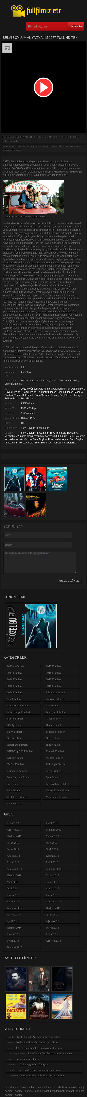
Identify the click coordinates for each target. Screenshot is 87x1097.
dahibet (9, 1091)
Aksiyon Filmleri (61, 388)
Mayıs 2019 (52, 836)
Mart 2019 (51, 842)
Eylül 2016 (13, 921)
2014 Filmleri (14, 672)
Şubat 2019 (13, 849)
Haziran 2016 (14, 927)
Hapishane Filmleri (17, 744)
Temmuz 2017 (14, 908)
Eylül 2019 (52, 823)
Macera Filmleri (54, 757)
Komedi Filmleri (55, 751)
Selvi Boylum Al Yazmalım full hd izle (47, 436)
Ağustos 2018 (14, 868)
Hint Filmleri (53, 744)
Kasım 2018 (52, 855)
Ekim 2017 (52, 895)
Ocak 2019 (52, 849)
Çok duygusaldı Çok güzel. (35, 1064)
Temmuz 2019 (54, 829)
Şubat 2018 (52, 881)
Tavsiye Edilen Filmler (58, 783)
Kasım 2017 (13, 895)
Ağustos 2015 (53, 940)
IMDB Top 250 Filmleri (20, 751)
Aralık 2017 (52, 888)
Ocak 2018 (13, 888)
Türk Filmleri (27, 398)
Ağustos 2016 (53, 921)
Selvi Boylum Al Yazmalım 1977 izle (40, 432)
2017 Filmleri (53, 679)
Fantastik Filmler (46, 392)
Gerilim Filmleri (65, 392)
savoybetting (28, 1087)
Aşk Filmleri (77, 388)
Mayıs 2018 (52, 875)
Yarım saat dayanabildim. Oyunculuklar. (42, 1075)
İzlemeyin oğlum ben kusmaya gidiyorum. (39, 1047)
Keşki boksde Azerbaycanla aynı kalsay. (39, 1036)
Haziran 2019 (14, 836)
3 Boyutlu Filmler (56, 692)
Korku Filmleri (15, 757)
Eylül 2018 (52, 862)
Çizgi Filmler (53, 718)
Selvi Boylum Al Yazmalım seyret (51, 439)
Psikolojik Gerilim (56, 764)
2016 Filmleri (14, 679)
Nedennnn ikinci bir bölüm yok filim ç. (37, 1042)
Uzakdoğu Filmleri (17, 797)
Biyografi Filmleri (56, 712)
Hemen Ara (76, 26)
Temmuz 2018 (54, 868)
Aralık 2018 (13, 855)
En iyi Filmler (14, 731)
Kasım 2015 (13, 934)
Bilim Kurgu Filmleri (18, 712)
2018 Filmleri (14, 685)
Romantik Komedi (24, 395)
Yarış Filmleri (14, 803)
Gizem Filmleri (54, 738)
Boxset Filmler (15, 718)
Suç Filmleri (65, 395)
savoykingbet (12, 1087)
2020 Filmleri (14, 692)
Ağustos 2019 (14, 829)
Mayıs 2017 (13, 914)
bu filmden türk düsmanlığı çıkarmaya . (41, 1069)
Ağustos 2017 (53, 901)
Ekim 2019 (13, 823)
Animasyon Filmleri (18, 705)
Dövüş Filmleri (12, 392)
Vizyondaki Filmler (56, 797)
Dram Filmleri (29, 392)
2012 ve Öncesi (29, 388)
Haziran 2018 (14, 875)
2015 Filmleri (53, 672)
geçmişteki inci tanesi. (28, 1058)
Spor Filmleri (53, 777)
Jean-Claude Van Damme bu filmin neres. (50, 1053)
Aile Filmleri (45, 388)
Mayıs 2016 (52, 927)
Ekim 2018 (13, 862)
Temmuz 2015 (14, 947)
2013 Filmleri (53, 666)
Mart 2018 (12, 881)
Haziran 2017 (53, 908)
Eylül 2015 (13, 940)
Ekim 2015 (52, 934)
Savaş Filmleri (54, 770)
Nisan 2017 (52, 914)
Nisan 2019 (13, 842)
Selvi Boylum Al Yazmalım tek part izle (55, 442)
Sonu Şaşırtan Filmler (46, 395)
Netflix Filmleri (15, 764)
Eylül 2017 (13, 901)
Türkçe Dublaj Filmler (58, 790)
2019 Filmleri (53, 685)
